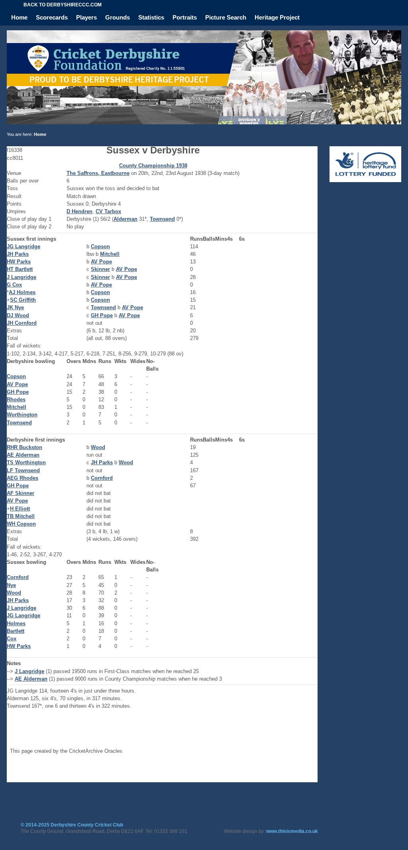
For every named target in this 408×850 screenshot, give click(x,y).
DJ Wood (18, 315)
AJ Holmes (22, 292)
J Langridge (21, 277)
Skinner (100, 269)
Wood (98, 447)
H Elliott (20, 509)
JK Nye (15, 307)
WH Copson (21, 524)
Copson (100, 246)
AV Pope (101, 262)
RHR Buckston (24, 447)
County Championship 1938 (153, 166)
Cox (11, 639)
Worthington (22, 415)
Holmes (16, 623)
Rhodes (16, 399)
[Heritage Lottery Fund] (365, 180)
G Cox (14, 285)
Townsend (162, 219)
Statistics (151, 17)
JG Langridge (23, 246)
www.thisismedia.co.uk (292, 831)
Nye (11, 585)
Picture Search (225, 17)
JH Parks (18, 254)
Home (19, 17)
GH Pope (102, 315)
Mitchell (110, 254)
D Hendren (79, 211)
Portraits (185, 17)
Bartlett (15, 631)
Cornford (102, 478)
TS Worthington (26, 462)
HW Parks (19, 262)
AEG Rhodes (22, 478)
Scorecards (52, 17)
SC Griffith (23, 300)
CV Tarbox (108, 211)
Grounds (117, 17)
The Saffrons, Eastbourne (98, 173)
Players (86, 17)
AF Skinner (20, 493)
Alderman (125, 219)
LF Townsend (23, 470)
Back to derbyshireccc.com (63, 5)
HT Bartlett (20, 269)
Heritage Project (277, 17)
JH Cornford (22, 323)
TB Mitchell (21, 516)
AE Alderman (23, 455)
